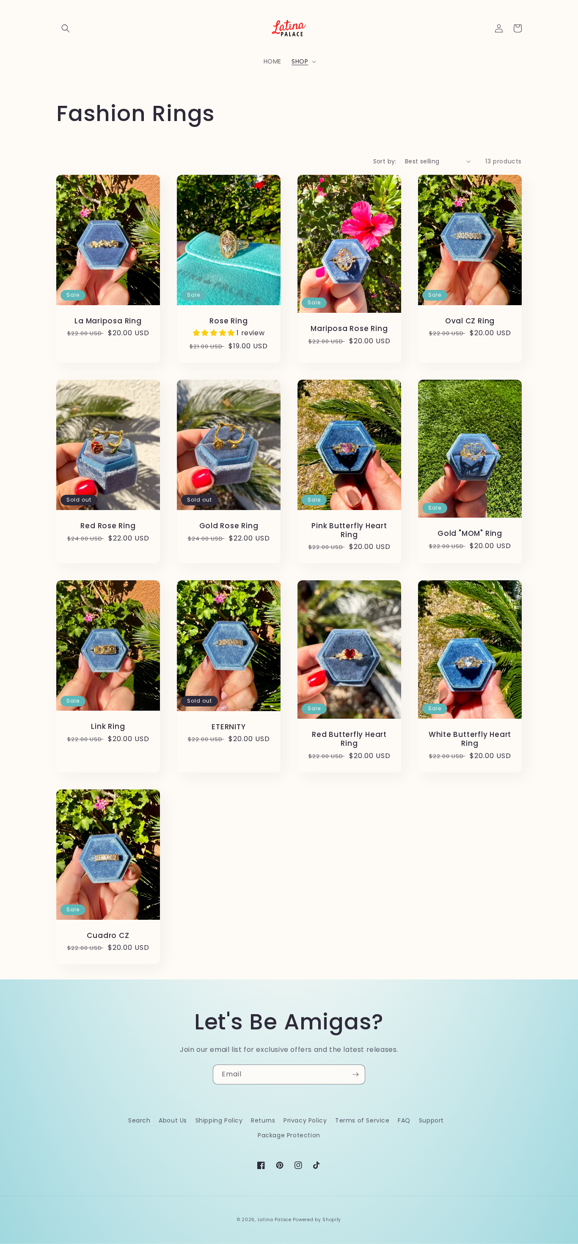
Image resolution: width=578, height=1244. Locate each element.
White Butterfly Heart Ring (470, 739)
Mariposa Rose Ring (349, 328)
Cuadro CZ (108, 935)
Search (139, 1120)
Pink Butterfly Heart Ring (349, 530)
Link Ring (108, 726)
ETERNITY (228, 727)
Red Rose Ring (107, 525)
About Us (173, 1120)
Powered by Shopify (317, 1219)
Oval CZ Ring (470, 321)
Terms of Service (362, 1120)
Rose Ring (228, 321)
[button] (65, 28)
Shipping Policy (219, 1120)
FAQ (404, 1120)
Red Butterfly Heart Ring (349, 739)
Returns (263, 1120)
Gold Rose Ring (229, 525)
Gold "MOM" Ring (470, 533)
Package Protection (289, 1135)
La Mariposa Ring (107, 321)
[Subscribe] (355, 1074)
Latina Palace (275, 1219)
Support (431, 1120)
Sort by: (384, 161)
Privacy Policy (305, 1120)
